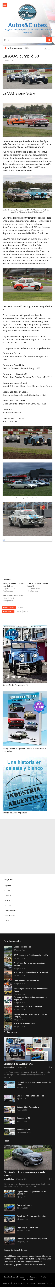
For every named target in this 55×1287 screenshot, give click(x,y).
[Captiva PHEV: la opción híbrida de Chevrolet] (9, 1193)
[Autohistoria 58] (9, 1131)
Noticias (7, 905)
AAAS (19, 611)
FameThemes (46, 1283)
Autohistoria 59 (23, 1118)
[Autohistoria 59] (9, 1120)
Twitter (44, 1277)
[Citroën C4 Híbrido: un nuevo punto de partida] (28, 1157)
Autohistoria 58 (23, 1130)
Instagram (32, 1277)
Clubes (25, 611)
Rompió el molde (24, 1205)
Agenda (7, 885)
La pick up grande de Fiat (27, 1227)
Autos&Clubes (27, 25)
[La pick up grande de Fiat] (9, 1229)
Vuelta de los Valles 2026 (24, 1023)
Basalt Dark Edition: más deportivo (31, 1216)
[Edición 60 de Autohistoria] (9, 1109)
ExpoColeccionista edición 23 (21, 48)
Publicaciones (10, 910)
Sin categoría (9, 915)
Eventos (20, 607)
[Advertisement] (27, 846)
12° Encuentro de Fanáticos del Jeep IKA (31, 955)
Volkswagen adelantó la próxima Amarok (31, 972)
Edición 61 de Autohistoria (18, 1063)
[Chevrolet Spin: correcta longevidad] (9, 1241)
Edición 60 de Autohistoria (28, 1107)
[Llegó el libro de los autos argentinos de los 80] (9, 1084)
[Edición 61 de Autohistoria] (28, 1049)
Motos (7, 900)
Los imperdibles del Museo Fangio (28, 1006)
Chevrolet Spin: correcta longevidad (32, 1239)
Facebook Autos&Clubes (14, 1277)
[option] (29, 48)
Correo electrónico (25, 1279)
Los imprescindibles (22, 947)
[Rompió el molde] (9, 1207)
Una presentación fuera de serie (30, 1096)
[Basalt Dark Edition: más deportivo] (9, 1218)
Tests (6, 920)
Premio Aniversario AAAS (13, 595)
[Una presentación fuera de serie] (9, 1098)
